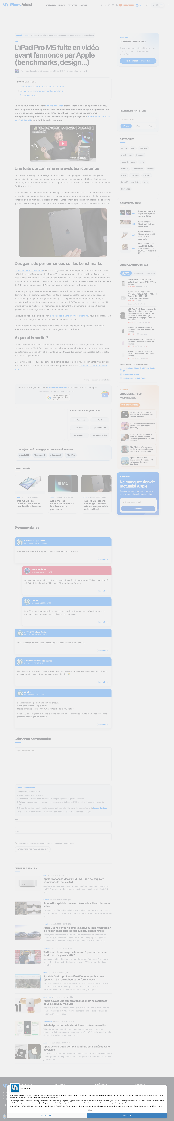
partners (22, 1095)
